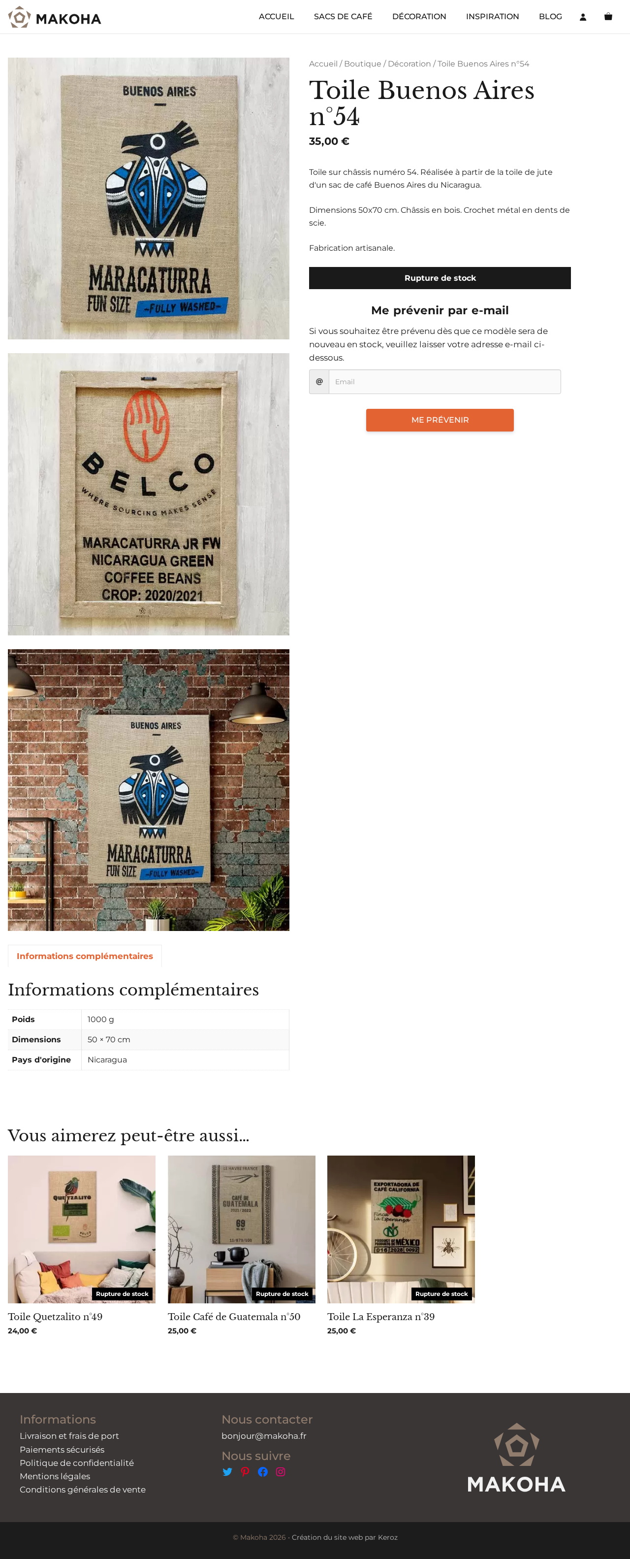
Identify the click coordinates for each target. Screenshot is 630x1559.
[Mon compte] (583, 17)
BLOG (550, 16)
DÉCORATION (419, 16)
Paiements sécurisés (62, 1450)
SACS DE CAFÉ (343, 16)
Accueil (323, 63)
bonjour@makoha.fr (264, 1436)
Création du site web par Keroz (345, 1537)
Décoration (409, 63)
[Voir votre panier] (608, 17)
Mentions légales (55, 1476)
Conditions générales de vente (83, 1489)
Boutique (362, 63)
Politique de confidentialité (77, 1463)
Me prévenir (440, 420)
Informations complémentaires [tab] (85, 956)
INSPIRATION (492, 16)
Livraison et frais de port (69, 1436)
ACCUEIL (276, 16)
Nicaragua (107, 1059)
